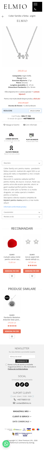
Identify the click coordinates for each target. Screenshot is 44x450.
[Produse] (36, 5)
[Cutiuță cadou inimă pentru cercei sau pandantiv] (12, 243)
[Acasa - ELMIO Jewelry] (15, 6)
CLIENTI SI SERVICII (21, 416)
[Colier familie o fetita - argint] (22, 46)
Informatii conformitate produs (15, 207)
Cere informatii (31, 125)
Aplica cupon (35, 111)
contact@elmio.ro (23, 403)
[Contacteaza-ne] (35, 9)
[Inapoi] (2, 16)
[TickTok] (22, 384)
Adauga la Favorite (12, 125)
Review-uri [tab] (9, 216)
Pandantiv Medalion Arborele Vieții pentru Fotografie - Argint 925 (12, 318)
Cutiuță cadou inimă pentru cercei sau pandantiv (12, 258)
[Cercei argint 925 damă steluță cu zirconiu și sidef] (32, 243)
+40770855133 (23, 399)
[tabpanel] (22, 46)
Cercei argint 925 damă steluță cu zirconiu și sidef (32, 258)
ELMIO (12, 254)
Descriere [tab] (7, 163)
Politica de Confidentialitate (18, 369)
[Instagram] (27, 384)
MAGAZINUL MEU (21, 411)
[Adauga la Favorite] (12, 276)
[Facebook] (17, 384)
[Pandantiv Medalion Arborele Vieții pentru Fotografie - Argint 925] (12, 304)
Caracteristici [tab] (8, 212)
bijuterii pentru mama (13, 200)
